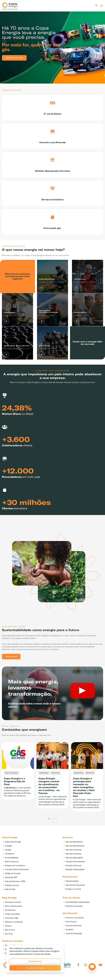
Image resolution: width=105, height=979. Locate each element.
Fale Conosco (71, 922)
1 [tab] (48, 819)
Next (100, 42)
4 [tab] (56, 819)
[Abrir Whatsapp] (91, 967)
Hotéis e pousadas (12, 914)
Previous (4, 42)
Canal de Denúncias (73, 926)
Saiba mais (11, 656)
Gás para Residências (74, 842)
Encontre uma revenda (74, 918)
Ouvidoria (69, 929)
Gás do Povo (10, 930)
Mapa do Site (10, 889)
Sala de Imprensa (12, 862)
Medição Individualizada (75, 869)
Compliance (9, 854)
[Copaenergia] (9, 6)
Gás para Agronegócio (74, 858)
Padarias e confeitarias (14, 922)
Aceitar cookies (35, 968)
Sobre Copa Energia (13, 842)
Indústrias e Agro (12, 918)
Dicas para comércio (13, 902)
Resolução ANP (11, 877)
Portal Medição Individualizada (77, 902)
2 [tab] (51, 819)
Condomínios (10, 910)
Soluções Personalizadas (75, 862)
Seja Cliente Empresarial (75, 885)
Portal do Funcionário (74, 906)
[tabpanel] (52, 42)
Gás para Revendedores (75, 846)
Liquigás (8, 850)
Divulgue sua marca (73, 889)
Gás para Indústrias (73, 854)
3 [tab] (53, 819)
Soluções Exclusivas (74, 865)
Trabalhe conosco (12, 885)
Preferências (35, 961)
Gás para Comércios (74, 850)
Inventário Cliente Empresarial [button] (16, 869)
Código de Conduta (12, 873)
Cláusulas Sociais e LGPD (15, 881)
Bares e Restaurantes (13, 906)
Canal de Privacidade (74, 933)
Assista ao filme (14, 58)
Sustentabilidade (11, 858)
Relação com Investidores (15, 865)
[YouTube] (100, 965)
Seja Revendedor (72, 881)
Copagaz (8, 846)
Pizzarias (8, 926)
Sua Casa (9, 934)
